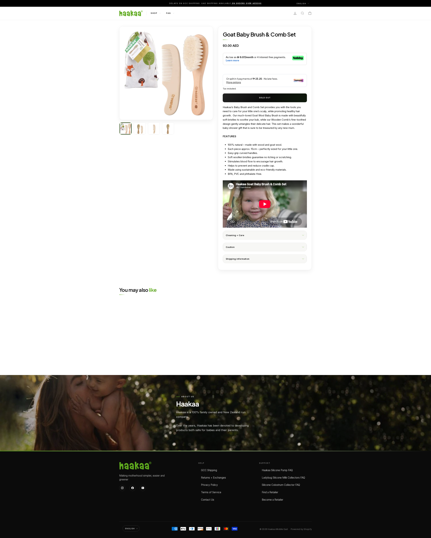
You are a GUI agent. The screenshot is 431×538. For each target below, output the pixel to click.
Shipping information (237, 258)
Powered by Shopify (301, 529)
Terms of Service (211, 492)
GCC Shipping (209, 470)
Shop (154, 13)
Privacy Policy (209, 484)
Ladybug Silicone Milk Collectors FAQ (283, 477)
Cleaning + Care (235, 235)
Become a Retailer (272, 499)
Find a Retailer (270, 492)
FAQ (169, 13)
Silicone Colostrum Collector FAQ (281, 484)
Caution (230, 247)
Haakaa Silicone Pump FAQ (277, 470)
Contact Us (207, 499)
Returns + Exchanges (213, 477)
